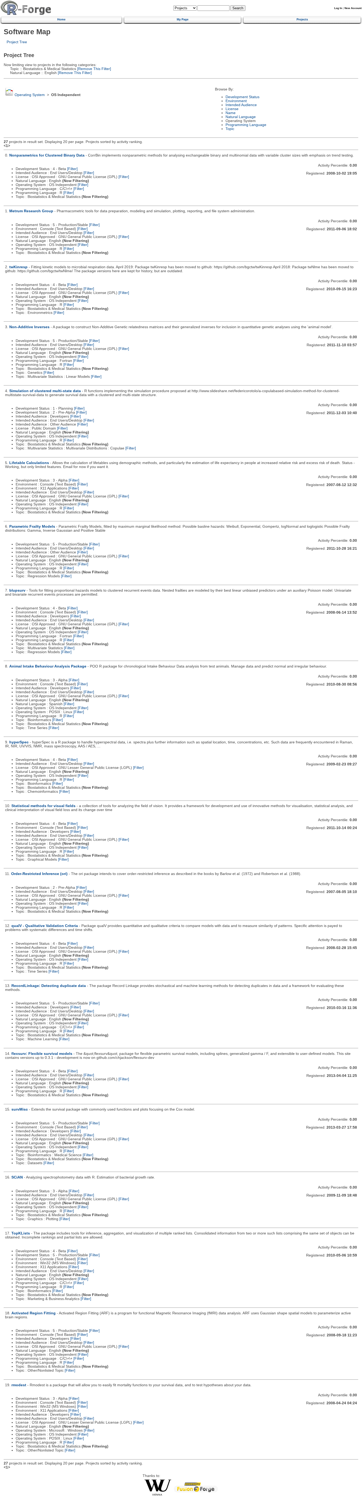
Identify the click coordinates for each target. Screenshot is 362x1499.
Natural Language (241, 117)
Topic (230, 129)
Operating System (30, 95)
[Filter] (72, 169)
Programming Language (246, 125)
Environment (236, 101)
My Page (182, 19)
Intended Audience (241, 105)
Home (61, 19)
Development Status (242, 97)
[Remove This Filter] (93, 69)
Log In (338, 8)
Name (231, 113)
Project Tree (17, 42)
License (232, 109)
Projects (302, 19)
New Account (353, 8)
